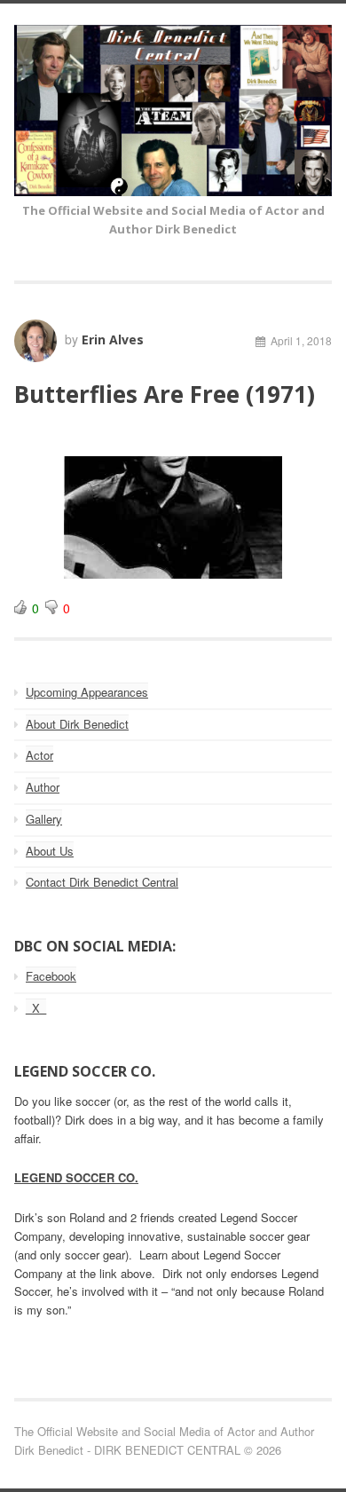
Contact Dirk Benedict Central (102, 881)
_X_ (36, 1007)
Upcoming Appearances (87, 691)
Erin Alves (113, 339)
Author (42, 786)
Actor (39, 754)
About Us (50, 850)
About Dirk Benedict (77, 723)
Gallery (44, 818)
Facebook (51, 975)
